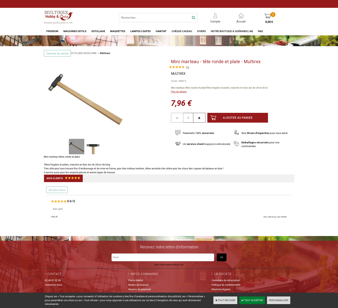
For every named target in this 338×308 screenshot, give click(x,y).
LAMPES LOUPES (140, 31)
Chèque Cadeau (182, 31)
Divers (201, 31)
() (187, 67)
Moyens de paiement (139, 289)
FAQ (260, 31)
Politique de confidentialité (226, 285)
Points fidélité (135, 280)
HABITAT (161, 31)
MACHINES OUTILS (74, 31)
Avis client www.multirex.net (169, 264)
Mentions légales (221, 289)
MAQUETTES (117, 31)
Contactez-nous (53, 285)
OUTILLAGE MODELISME (84, 53)
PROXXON (52, 31)
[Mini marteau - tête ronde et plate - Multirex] (177, 67)
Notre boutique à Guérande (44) (232, 31)
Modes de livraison (138, 285)
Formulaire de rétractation (226, 280)
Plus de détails (179, 91)
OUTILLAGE (98, 31)
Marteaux (105, 53)
